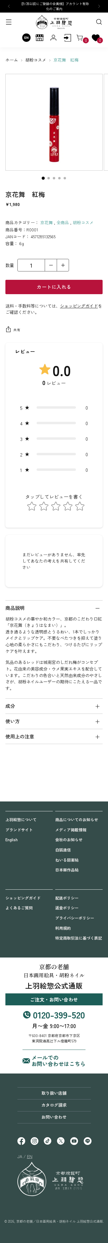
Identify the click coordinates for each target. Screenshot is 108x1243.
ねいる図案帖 (67, 860)
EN (29, 1156)
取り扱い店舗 (54, 1093)
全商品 (62, 222)
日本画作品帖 (67, 870)
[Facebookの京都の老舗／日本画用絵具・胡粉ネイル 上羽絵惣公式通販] (21, 1141)
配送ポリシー (67, 898)
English (11, 839)
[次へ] (99, 6)
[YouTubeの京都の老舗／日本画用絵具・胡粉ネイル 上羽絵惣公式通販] (73, 1141)
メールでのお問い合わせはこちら (59, 1060)
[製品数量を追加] (63, 265)
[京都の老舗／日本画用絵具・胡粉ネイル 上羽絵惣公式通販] (54, 22)
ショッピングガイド (79, 306)
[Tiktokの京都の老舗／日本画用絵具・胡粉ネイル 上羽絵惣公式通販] (47, 1141)
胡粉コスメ (35, 60)
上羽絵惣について (21, 819)
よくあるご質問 (19, 908)
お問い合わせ (54, 1117)
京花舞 (46, 222)
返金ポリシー (67, 908)
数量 (9, 265)
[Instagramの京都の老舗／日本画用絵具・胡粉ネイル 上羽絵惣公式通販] (34, 1141)
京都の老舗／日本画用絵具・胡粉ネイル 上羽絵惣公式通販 (59, 1221)
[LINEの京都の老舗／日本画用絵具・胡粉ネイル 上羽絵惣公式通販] (87, 1141)
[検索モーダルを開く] (99, 22)
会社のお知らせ (68, 839)
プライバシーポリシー (74, 918)
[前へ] (9, 6)
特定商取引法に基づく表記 (78, 938)
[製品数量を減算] (51, 265)
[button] (54, 407)
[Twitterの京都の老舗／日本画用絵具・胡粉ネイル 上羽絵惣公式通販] (60, 1141)
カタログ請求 (54, 1105)
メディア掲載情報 (70, 830)
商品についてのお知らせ (76, 819)
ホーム (11, 60)
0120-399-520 (59, 1014)
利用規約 (63, 928)
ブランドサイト (19, 830)
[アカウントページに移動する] (67, 38)
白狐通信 (63, 850)
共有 (16, 329)
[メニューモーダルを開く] (9, 22)
